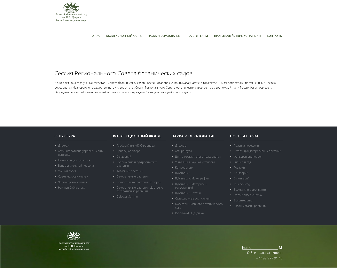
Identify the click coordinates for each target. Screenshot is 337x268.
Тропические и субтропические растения (137, 163)
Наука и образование (164, 36)
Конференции (184, 167)
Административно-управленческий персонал (80, 152)
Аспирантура (183, 151)
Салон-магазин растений (250, 206)
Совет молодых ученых (73, 176)
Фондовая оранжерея (248, 156)
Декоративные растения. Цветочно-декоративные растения (140, 189)
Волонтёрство (243, 200)
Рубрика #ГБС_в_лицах (189, 213)
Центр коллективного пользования (198, 156)
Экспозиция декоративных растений (257, 151)
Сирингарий (241, 178)
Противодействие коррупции (237, 36)
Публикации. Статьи (188, 193)
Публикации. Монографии (192, 178)
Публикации (182, 173)
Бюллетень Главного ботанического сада (199, 205)
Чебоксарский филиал (72, 182)
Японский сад (242, 162)
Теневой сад (242, 184)
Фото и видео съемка (248, 195)
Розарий (239, 167)
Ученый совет (67, 171)
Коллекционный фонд (124, 36)
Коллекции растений (130, 171)
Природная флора (128, 151)
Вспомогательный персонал (76, 165)
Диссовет (181, 145)
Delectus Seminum (128, 196)
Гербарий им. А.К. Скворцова (136, 145)
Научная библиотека (71, 187)
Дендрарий (124, 156)
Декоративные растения (133, 176)
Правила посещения (247, 145)
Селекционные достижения (192, 198)
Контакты (275, 36)
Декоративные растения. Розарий (139, 182)
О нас (96, 36)
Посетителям (197, 36)
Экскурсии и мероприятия (250, 189)
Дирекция (64, 145)
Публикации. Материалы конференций (191, 185)
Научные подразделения (74, 160)
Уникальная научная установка (195, 162)
